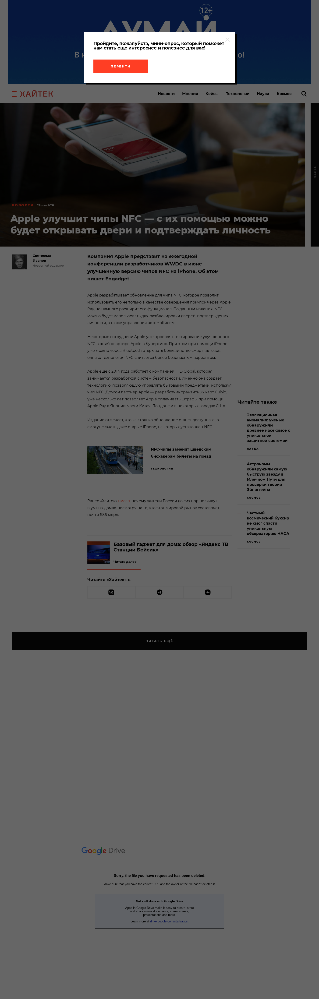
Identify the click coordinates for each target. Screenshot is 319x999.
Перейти (121, 66)
